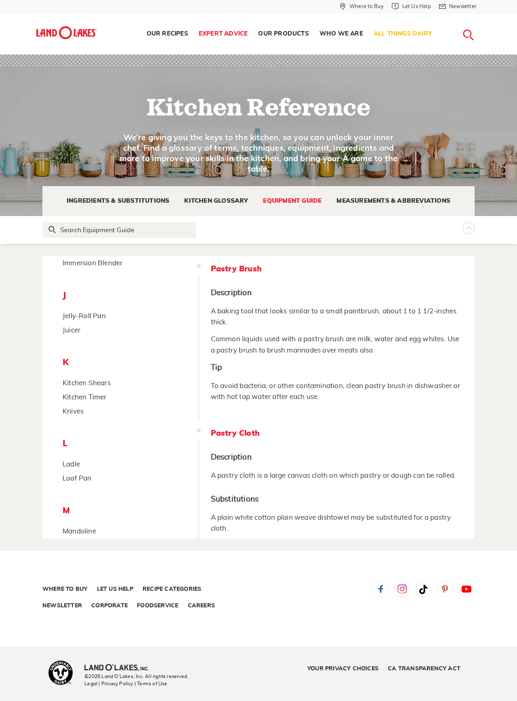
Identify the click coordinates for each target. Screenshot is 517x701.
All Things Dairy (403, 34)
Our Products (283, 34)
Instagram (402, 589)
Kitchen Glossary (216, 201)
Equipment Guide (292, 201)
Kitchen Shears (87, 383)
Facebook (380, 589)
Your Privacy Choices (342, 669)
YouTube (466, 589)
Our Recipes (167, 34)
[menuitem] (167, 34)
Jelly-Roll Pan (84, 316)
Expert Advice (223, 34)
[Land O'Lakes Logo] (66, 32)
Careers (201, 606)
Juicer (71, 330)
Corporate (109, 606)
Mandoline (79, 531)
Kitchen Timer (85, 397)
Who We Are (341, 34)
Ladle (71, 464)
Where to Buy (64, 589)
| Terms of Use (151, 683)
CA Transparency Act (424, 669)
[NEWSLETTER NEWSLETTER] (483, 17)
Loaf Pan (77, 478)
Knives (73, 411)
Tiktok (424, 589)
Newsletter (62, 606)
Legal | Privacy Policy (108, 683)
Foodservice (157, 606)
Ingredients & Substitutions (118, 201)
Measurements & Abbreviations (393, 201)
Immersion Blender (92, 263)
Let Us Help (115, 589)
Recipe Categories (172, 589)
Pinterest (445, 589)
